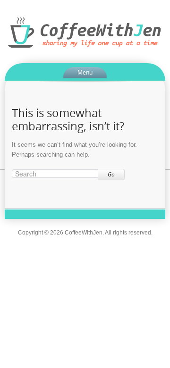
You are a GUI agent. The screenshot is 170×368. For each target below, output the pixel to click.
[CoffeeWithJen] (85, 32)
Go (111, 174)
